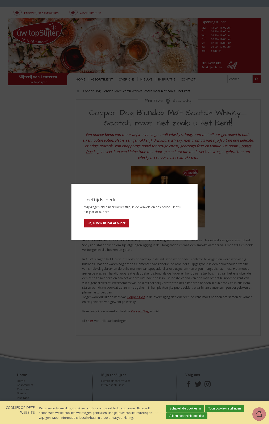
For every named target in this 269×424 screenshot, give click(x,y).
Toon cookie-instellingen (224, 408)
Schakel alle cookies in (185, 408)
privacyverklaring (121, 417)
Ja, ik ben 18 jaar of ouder (106, 223)
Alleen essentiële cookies (186, 415)
